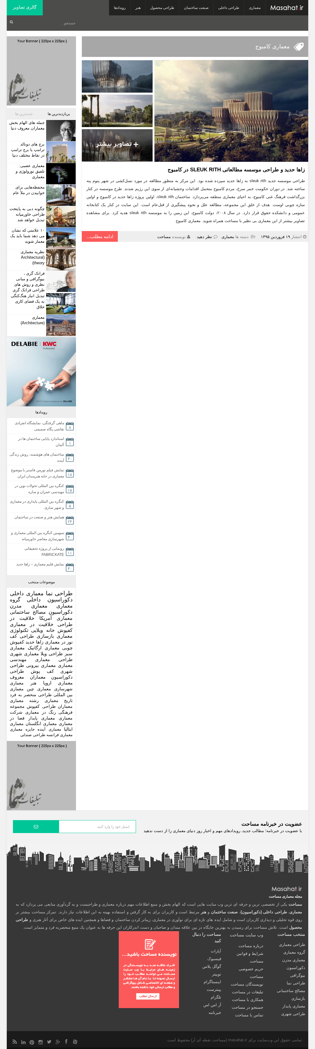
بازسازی (45, 636)
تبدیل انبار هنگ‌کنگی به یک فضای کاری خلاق (28, 301)
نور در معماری (59, 641)
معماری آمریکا (56, 618)
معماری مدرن (28, 606)
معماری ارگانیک (43, 647)
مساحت (164, 236)
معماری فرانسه (59, 734)
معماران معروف (28, 677)
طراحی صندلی (32, 734)
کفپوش (65, 630)
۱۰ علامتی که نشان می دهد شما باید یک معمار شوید (27, 236)
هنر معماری (23, 682)
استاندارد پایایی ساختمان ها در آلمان (41, 442)
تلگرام (216, 997)
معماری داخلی (27, 593)
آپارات (216, 951)
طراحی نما (59, 593)
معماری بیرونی (41, 665)
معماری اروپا (58, 682)
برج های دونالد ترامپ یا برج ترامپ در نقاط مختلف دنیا (28, 150)
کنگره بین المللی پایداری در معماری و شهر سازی (37, 504)
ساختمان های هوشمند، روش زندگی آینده (37, 457)
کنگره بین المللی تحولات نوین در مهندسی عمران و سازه (39, 489)
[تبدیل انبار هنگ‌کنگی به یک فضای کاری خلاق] (60, 303)
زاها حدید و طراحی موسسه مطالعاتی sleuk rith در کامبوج (236, 170)
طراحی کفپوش (41, 706)
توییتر (216, 974)
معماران (65, 706)
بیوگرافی (297, 975)
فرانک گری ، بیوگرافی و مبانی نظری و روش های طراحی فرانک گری (29, 281)
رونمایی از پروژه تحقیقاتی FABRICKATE (44, 551)
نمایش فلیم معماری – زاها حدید (40, 564)
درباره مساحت (250, 945)
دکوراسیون (61, 612)
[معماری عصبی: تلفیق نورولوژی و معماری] (60, 173)
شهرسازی (63, 688)
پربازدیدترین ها (59, 114)
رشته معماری (24, 700)
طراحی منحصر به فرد (31, 694)
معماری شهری (24, 653)
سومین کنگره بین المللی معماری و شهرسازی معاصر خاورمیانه (37, 536)
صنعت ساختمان (196, 8)
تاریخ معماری (59, 700)
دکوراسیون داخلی (50, 599)
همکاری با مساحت (247, 999)
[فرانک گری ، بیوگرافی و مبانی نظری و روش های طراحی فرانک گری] (60, 281)
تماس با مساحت (249, 1015)
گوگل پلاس (211, 966)
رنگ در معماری (40, 712)
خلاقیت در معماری (32, 624)
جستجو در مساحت (247, 1007)
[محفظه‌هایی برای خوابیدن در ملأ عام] (60, 195)
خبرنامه (215, 1012)
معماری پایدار (41, 718)
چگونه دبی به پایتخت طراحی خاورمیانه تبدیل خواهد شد (27, 214)
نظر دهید (204, 236)
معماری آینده (49, 729)
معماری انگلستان (41, 723)
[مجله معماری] (286, 7)
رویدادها (120, 8)
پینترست (214, 989)
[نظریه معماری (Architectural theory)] (60, 259)
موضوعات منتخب (41, 582)
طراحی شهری (293, 1013)
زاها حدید (34, 641)
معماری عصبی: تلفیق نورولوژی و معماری (30, 171)
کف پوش (42, 671)
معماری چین (39, 688)
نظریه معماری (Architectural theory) (33, 257)
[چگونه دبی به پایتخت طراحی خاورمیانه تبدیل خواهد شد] (60, 216)
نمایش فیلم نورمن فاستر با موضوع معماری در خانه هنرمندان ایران (37, 473)
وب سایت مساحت (246, 934)
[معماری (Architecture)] (60, 325)
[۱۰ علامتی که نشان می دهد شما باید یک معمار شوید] (60, 238)
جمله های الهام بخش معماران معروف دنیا (27, 125)
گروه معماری (294, 952)
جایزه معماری (22, 729)
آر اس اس (212, 1005)
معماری (255, 8)
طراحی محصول (162, 8)
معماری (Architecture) (33, 320)
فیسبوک (214, 958)
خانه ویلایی (42, 630)
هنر (138, 8)
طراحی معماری (54, 659)
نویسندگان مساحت (247, 984)
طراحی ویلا (52, 653)
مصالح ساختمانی (28, 612)
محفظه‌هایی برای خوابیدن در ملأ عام (29, 190)
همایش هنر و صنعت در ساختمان (39, 517)
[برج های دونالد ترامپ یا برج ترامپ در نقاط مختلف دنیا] (60, 152)
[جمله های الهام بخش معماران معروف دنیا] (60, 130)
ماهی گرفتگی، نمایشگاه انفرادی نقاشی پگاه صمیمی (39, 426)
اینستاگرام (212, 981)
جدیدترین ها (24, 114)
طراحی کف (22, 636)
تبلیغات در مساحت (247, 992)
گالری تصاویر (25, 7)
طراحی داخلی (228, 8)
